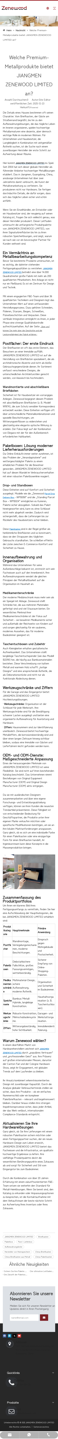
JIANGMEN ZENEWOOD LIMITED (19, 1236)
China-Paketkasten (43, 1256)
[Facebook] (4, 1336)
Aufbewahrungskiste (13, 1246)
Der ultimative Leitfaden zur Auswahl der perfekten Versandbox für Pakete (42, 1271)
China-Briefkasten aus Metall (17, 1256)
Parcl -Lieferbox (25, 1241)
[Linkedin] (9, 1336)
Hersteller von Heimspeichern (17, 1251)
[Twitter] (14, 1336)
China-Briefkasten (43, 1251)
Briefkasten (43, 1236)
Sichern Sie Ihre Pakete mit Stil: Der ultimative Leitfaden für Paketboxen (16, 1271)
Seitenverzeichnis (41, 1426)
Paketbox (9, 1241)
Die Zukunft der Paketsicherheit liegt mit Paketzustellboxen (16, 1274)
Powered (34, 107)
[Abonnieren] (44, 1317)
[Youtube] (19, 1336)
